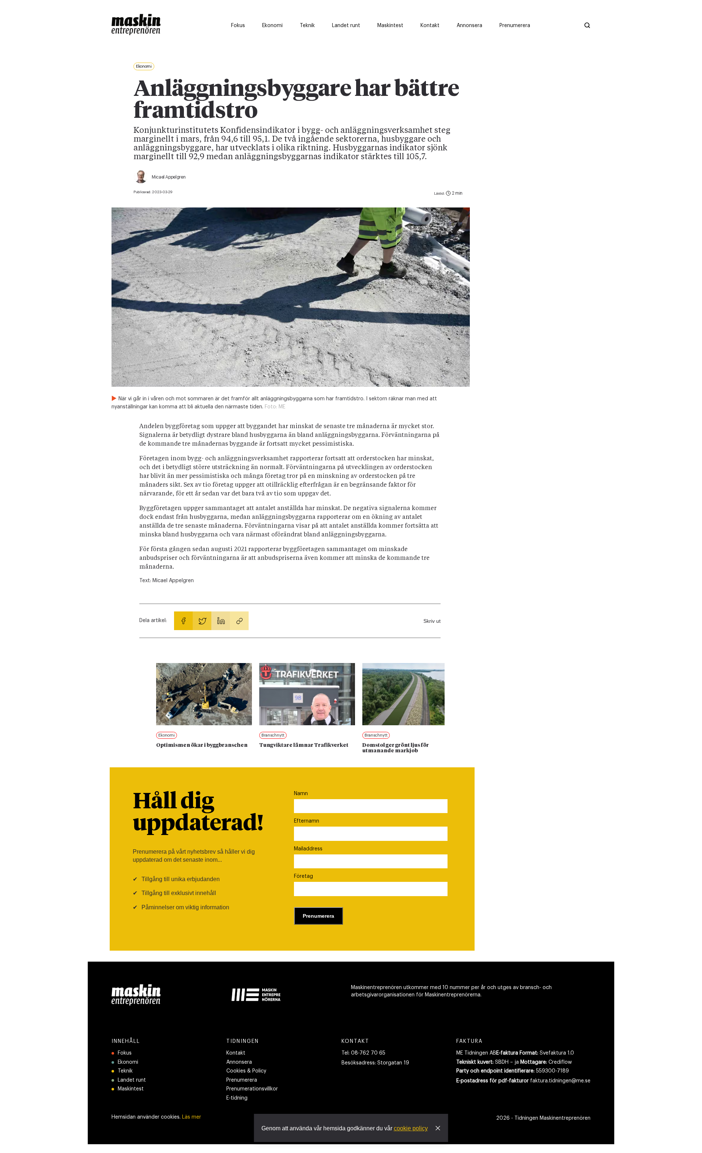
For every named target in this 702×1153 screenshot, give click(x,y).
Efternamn (306, 821)
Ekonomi (128, 1062)
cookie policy (411, 1128)
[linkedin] (220, 620)
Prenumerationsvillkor (252, 1089)
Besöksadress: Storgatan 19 (375, 1063)
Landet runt (132, 1080)
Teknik (125, 1071)
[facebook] (183, 620)
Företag (303, 876)
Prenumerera (241, 1080)
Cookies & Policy (246, 1071)
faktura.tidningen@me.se (560, 1080)
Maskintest (131, 1089)
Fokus (125, 1053)
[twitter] (202, 620)
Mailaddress (308, 848)
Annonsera (239, 1062)
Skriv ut (432, 621)
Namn (301, 793)
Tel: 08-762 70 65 (363, 1053)
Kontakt (235, 1053)
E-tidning (237, 1098)
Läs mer (191, 1117)
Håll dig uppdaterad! (198, 813)
